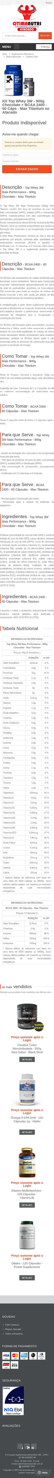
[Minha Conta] (14, 2)
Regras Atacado (13, 1329)
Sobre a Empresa (13, 1333)
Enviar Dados (27, 169)
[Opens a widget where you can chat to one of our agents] (42, 1473)
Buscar (45, 35)
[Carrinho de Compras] (20, 2)
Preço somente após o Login (27, 1039)
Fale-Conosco (12, 1324)
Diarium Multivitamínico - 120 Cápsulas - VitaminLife (27, 1194)
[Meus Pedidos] (5, 2)
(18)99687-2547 (28, 1466)
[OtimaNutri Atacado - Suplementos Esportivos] (27, 18)
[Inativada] (27, 1401)
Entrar (49, 2)
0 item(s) (45, 47)
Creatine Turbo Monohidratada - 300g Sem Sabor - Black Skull (27, 1048)
